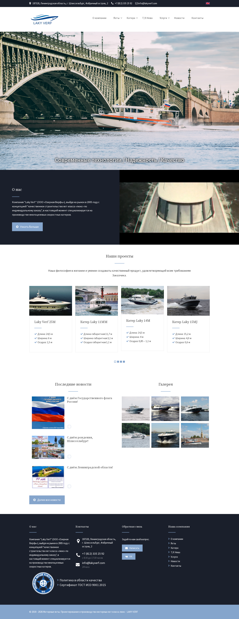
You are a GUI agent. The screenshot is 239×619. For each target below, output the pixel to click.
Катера (131, 18)
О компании (99, 18)
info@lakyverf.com (147, 3)
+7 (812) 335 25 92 (123, 3)
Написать (134, 548)
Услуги (163, 18)
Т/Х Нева (147, 18)
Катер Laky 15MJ (185, 322)
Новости (179, 18)
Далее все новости (49, 500)
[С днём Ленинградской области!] (73, 477)
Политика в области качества (81, 580)
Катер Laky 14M (138, 321)
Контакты (197, 18)
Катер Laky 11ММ (93, 322)
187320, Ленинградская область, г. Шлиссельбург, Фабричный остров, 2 (70, 3)
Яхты (116, 18)
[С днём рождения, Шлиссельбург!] (73, 447)
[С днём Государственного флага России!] (73, 412)
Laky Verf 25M (45, 322)
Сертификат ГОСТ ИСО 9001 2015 (83, 585)
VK (130, 556)
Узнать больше (29, 227)
